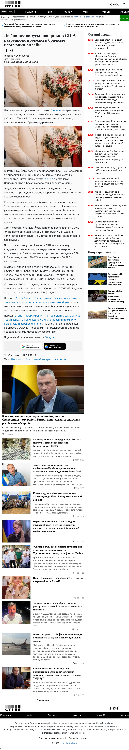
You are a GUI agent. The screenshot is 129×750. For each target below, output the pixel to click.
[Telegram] (11, 50)
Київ (49, 11)
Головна (30, 11)
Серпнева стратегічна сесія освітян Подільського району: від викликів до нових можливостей (109, 44)
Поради (67, 11)
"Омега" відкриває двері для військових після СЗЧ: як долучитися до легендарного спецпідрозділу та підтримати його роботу (109, 241)
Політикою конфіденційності (86, 17)
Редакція (73, 738)
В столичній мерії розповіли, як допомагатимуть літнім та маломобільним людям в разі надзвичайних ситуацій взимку (110, 125)
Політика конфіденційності (52, 738)
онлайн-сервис (43, 359)
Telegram (50, 337)
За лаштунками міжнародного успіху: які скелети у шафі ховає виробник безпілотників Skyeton (110, 84)
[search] (124, 4)
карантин (61, 359)
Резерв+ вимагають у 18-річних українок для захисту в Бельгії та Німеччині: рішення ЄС (92, 25)
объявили (56, 110)
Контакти (85, 738)
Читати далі (43, 700)
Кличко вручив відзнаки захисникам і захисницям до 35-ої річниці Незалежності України (109, 111)
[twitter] (113, 4)
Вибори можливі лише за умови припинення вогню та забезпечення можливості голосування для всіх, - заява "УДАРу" (111, 211)
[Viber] (16, 50)
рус (11, 11)
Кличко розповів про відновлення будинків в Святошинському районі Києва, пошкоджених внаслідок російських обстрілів (111, 59)
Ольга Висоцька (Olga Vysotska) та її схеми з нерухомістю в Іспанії (110, 170)
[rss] (117, 4)
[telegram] (110, 4)
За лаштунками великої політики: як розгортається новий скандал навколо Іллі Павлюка (109, 182)
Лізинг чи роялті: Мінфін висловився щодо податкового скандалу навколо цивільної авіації (110, 196)
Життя (87, 11)
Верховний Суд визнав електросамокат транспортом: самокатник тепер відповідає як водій (29, 25)
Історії (106, 11)
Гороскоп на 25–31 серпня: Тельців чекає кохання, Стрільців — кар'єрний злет (109, 72)
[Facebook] (6, 50)
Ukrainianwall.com (68, 743)
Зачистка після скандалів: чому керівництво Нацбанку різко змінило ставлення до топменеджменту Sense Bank (111, 98)
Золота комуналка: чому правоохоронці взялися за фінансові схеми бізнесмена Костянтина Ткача (109, 225)
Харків (124, 11)
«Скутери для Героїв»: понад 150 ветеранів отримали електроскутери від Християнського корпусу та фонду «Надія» (109, 156)
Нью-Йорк (17, 359)
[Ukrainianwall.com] (12, 4)
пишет (49, 178)
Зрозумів (124, 18)
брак (29, 359)
